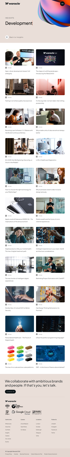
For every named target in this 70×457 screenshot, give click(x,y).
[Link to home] (12, 3)
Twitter (53, 432)
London (38, 423)
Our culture (8, 438)
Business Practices (24, 454)
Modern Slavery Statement (50, 454)
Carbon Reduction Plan (36, 454)
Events (7, 441)
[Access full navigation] (62, 3)
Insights (7, 432)
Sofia (37, 435)
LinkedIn (53, 423)
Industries (7, 426)
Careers (7, 435)
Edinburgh (38, 429)
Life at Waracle (24, 423)
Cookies (16, 454)
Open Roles (24, 426)
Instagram (54, 426)
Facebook (54, 429)
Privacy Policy (8, 454)
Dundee (38, 426)
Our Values (23, 429)
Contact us (9, 391)
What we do (8, 423)
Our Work (7, 429)
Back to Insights (16, 37)
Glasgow (38, 432)
